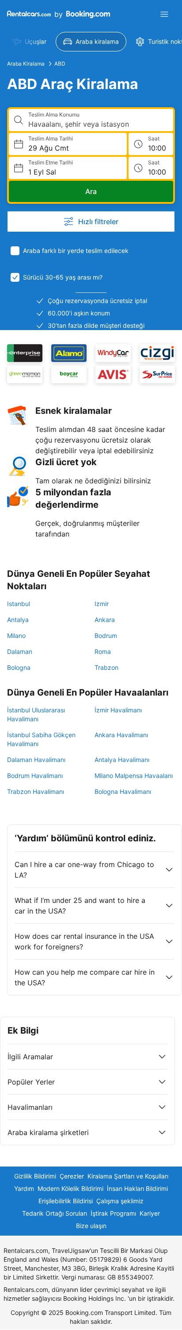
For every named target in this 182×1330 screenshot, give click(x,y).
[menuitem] (29, 41)
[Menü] (164, 14)
